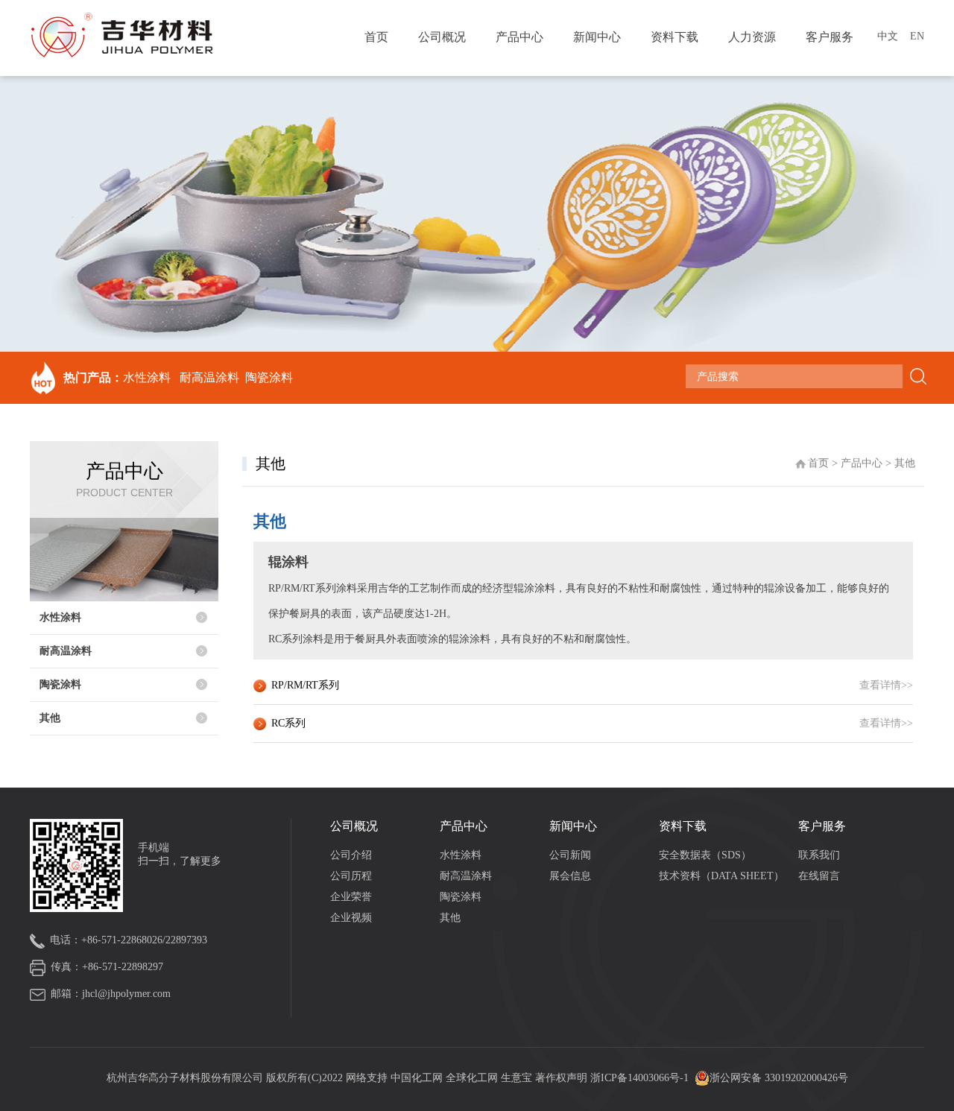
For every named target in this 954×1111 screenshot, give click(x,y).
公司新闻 (570, 855)
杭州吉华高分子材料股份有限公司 (185, 1077)
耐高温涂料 (209, 377)
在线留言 (819, 875)
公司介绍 (351, 855)
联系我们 (819, 855)
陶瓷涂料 (269, 377)
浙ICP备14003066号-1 (639, 1077)
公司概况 (442, 37)
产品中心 (519, 37)
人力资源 (752, 37)
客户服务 (829, 37)
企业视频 (351, 917)
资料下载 (674, 37)
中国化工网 (417, 1077)
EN (917, 36)
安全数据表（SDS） (705, 855)
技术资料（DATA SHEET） (721, 875)
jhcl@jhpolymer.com (126, 993)
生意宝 (516, 1077)
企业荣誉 (351, 896)
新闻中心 (597, 37)
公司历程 (351, 875)
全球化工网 (472, 1077)
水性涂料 (147, 377)
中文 (887, 36)
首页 (376, 37)
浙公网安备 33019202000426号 (779, 1077)
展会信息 (570, 875)
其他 (50, 718)
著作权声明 (562, 1077)
